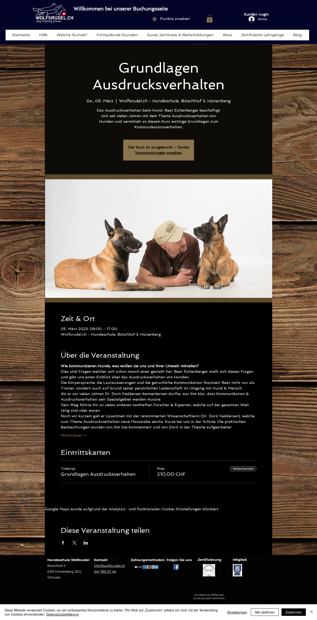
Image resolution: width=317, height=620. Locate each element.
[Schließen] (311, 612)
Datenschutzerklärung (62, 614)
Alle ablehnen (265, 612)
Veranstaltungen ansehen (158, 153)
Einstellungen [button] (237, 612)
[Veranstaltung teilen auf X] (74, 543)
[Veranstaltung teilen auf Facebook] (63, 543)
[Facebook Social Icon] (176, 567)
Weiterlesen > (73, 435)
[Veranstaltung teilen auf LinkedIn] (86, 543)
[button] (209, 18)
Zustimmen (293, 612)
